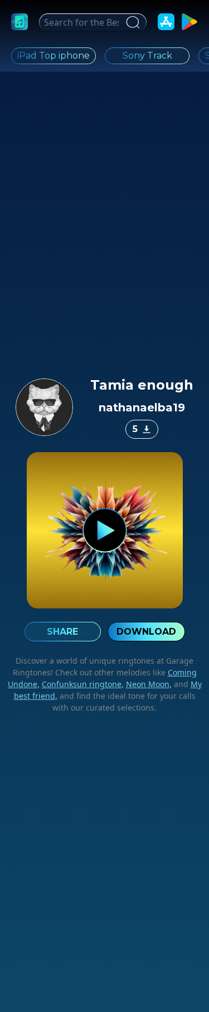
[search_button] (131, 22)
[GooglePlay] (189, 21)
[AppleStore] (166, 21)
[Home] (19, 21)
